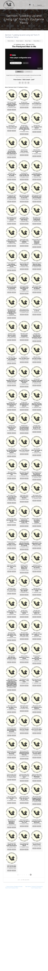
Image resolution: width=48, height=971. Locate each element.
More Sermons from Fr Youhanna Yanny (24, 77)
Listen (29, 71)
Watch (20, 71)
